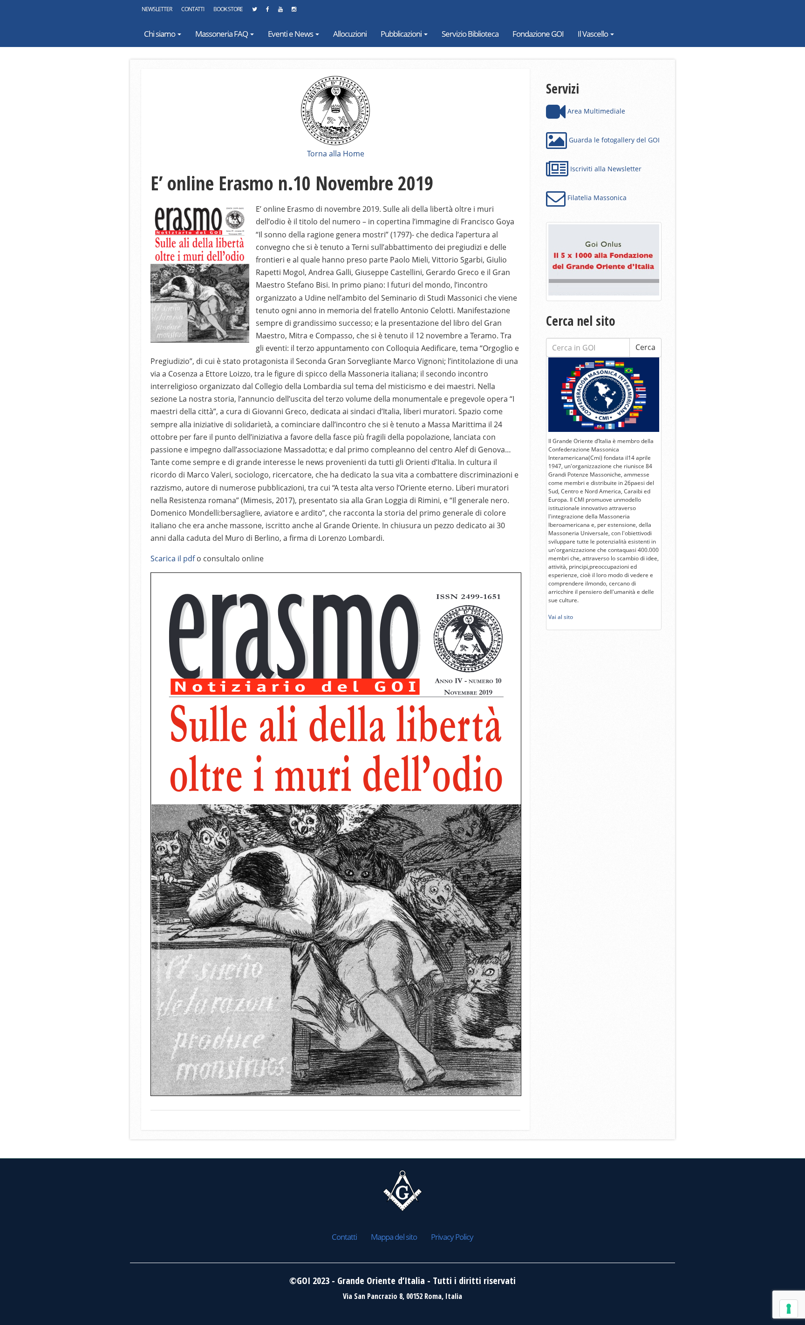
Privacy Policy (452, 1236)
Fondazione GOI (538, 33)
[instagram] (293, 11)
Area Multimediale (595, 111)
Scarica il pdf (172, 558)
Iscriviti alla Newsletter (604, 168)
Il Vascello (593, 33)
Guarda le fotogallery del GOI (613, 139)
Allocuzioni (350, 33)
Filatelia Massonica (596, 197)
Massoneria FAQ (222, 33)
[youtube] (280, 11)
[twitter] (254, 11)
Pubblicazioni (402, 33)
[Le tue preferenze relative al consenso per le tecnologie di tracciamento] (789, 1309)
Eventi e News (291, 33)
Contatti (192, 9)
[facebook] (267, 11)
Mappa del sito (394, 1236)
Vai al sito (560, 617)
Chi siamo (160, 33)
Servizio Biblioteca (470, 33)
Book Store (228, 9)
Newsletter (157, 9)
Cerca (645, 347)
